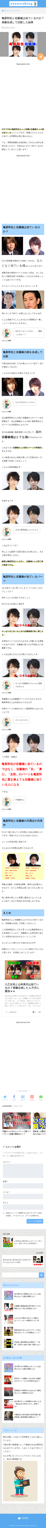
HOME (24, 1518)
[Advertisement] (23, 96)
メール (6, 1192)
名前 (5, 1181)
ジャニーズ (17, 1106)
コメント (6, 1162)
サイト (5, 1203)
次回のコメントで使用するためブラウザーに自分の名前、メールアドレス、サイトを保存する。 (24, 1214)
